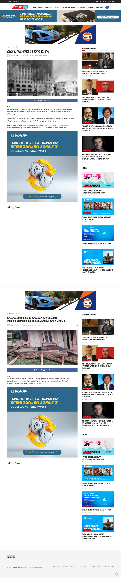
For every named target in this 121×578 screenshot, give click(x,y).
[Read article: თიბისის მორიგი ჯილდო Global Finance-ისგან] (98, 233)
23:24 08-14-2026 (87, 75)
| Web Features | (18, 567)
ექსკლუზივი (48, 7)
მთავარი (9, 47)
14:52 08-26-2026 (87, 246)
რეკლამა (9, 1)
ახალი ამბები (37, 7)
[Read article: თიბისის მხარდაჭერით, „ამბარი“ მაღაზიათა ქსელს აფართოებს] (98, 206)
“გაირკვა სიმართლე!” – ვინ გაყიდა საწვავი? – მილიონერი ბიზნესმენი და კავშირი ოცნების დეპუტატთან (97, 100)
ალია (17, 55)
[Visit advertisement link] (60, 36)
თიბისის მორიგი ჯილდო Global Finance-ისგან (96, 243)
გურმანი (90, 7)
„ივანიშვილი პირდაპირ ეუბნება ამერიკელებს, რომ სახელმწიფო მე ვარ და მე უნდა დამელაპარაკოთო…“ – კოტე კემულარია (97, 157)
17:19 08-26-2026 (87, 195)
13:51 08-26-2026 (87, 274)
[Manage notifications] (116, 573)
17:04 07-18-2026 (87, 161)
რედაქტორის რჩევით (68, 7)
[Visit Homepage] (19, 7)
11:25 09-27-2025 (27, 325)
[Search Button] (113, 7)
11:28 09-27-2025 (27, 55)
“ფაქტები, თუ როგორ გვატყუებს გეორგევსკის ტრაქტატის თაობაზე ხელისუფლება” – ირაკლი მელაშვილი (97, 128)
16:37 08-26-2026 (87, 221)
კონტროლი (81, 7)
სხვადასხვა (99, 7)
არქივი (112, 566)
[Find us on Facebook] (107, 7)
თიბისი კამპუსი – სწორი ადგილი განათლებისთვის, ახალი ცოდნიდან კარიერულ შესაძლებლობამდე (97, 270)
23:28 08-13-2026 (87, 133)
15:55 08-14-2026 (87, 104)
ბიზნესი (57, 7)
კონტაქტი (14, 1)
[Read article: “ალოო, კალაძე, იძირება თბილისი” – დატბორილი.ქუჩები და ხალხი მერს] (98, 61)
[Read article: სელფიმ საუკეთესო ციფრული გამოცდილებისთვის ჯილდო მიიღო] (98, 180)
